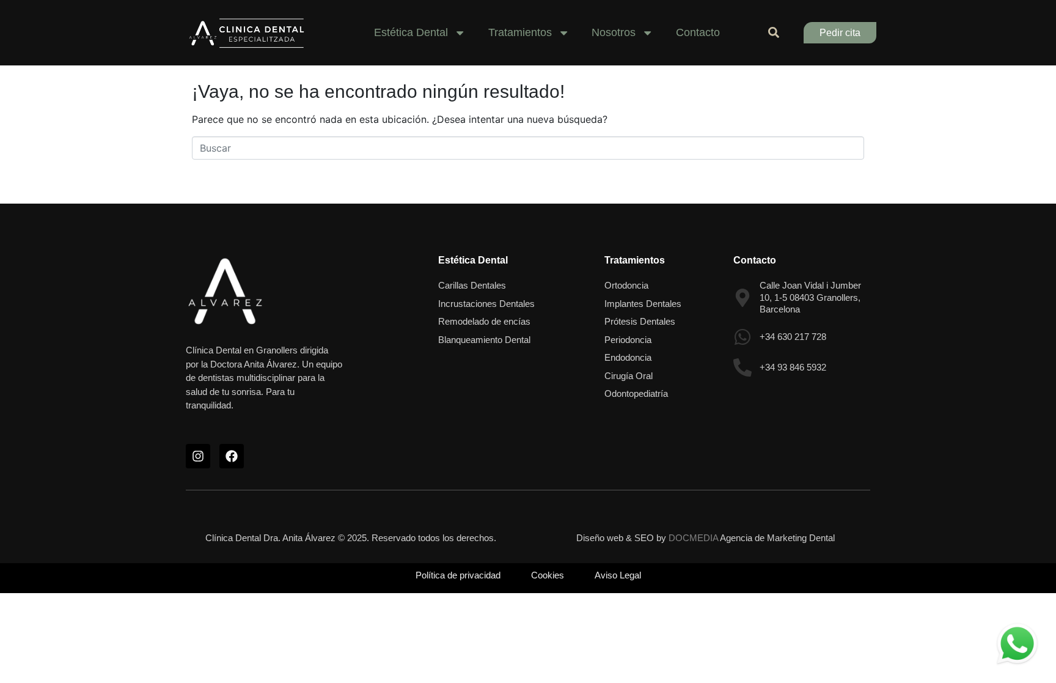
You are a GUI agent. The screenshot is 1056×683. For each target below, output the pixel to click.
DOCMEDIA (693, 538)
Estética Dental (473, 260)
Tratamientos (634, 260)
